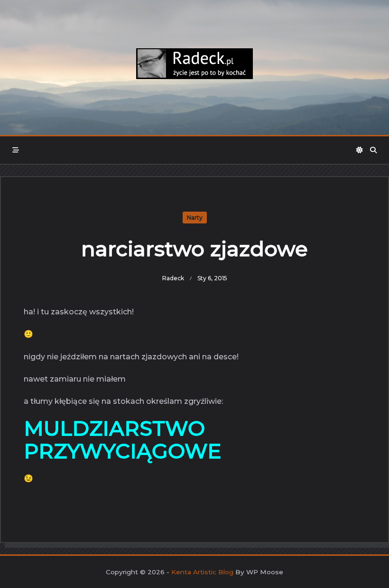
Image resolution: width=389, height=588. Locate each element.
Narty (195, 217)
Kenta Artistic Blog (202, 572)
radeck (173, 278)
